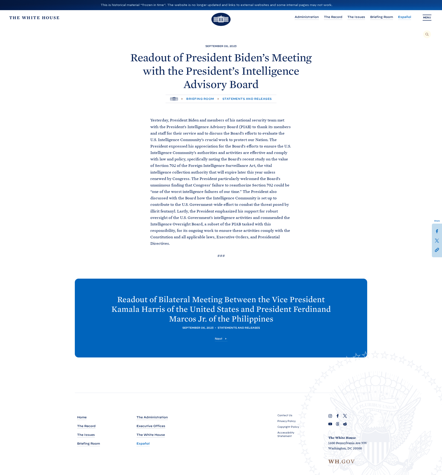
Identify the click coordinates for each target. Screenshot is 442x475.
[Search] (427, 34)
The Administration (152, 417)
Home (82, 417)
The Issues (356, 17)
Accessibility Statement (285, 434)
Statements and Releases (247, 98)
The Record (333, 17)
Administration (307, 17)
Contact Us (284, 415)
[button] (437, 249)
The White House (151, 435)
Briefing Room (381, 17)
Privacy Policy (286, 421)
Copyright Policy (288, 426)
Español (404, 17)
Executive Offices (151, 426)
